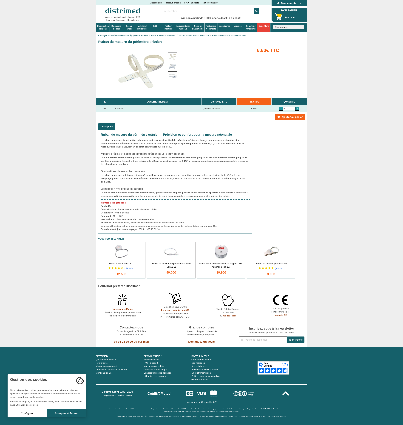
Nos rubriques (198, 366)
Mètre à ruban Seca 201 (121, 263)
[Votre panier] (278, 16)
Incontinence (224, 26)
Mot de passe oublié (154, 366)
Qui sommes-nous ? (106, 359)
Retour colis (102, 363)
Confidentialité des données (157, 373)
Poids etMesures (168, 27)
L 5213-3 (133, 408)
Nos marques (198, 363)
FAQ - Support (191, 2)
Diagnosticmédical (116, 27)
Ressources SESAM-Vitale (204, 369)
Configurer (27, 413)
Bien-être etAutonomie (251, 27)
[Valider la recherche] (256, 11)
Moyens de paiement (106, 366)
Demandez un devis (201, 341)
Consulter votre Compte (155, 369)
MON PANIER (289, 10)
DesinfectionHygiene (103, 27)
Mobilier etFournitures (142, 27)
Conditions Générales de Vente (111, 369)
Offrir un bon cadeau (201, 359)
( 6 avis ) (279, 268)
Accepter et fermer (67, 413)
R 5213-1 (267, 408)
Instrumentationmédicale (183, 27)
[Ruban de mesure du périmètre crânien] (172, 57)
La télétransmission (201, 373)
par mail (143, 341)
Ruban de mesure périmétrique (271, 263)
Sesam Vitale (129, 27)
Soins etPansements (198, 27)
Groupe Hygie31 (209, 402)
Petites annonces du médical (205, 376)
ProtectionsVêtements (211, 27)
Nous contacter (210, 2)
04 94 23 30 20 (123, 341)
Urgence (238, 26)
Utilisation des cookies (155, 376)
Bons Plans (264, 26)
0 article (290, 17)
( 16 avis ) (129, 268)
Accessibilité (156, 2)
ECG (155, 26)
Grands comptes (199, 379)
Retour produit (173, 2)
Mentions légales (104, 373)
